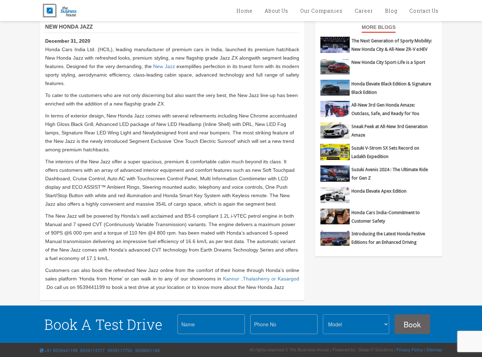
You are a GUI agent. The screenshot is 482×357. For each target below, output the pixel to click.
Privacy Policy (409, 349)
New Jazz (164, 66)
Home (244, 10)
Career (364, 10)
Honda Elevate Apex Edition (378, 191)
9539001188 (147, 350)
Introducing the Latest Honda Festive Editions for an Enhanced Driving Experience (388, 242)
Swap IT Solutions (376, 349)
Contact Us (424, 10)
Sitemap (434, 349)
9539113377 (92, 350)
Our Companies (321, 10)
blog (391, 10)
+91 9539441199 (60, 350)
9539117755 (120, 350)
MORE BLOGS (379, 27)
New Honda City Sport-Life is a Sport (388, 62)
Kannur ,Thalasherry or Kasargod (261, 279)
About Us (276, 10)
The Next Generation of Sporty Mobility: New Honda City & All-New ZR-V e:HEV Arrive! (391, 49)
